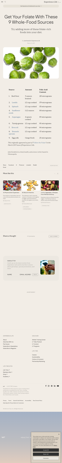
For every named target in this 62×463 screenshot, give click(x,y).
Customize (46, 458)
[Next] (57, 173)
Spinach (15, 106)
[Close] (59, 434)
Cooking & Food (45, 205)
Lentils (14, 102)
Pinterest (21, 165)
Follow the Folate (39, 143)
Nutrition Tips (54, 165)
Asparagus (16, 117)
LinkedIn (28, 165)
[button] (2, 2)
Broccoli (15, 127)
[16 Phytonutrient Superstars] (12, 190)
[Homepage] (52, 2)
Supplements (26, 206)
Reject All (45, 454)
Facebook (11, 165)
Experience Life (36, 40)
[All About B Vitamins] (31, 192)
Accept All (46, 450)
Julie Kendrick (27, 40)
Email (4, 167)
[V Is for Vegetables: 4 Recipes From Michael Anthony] (50, 191)
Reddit (35, 165)
